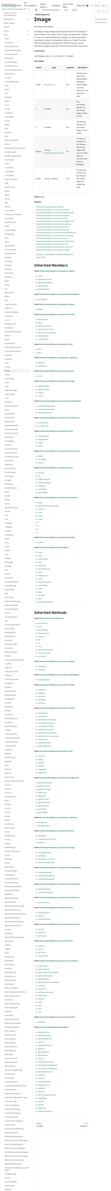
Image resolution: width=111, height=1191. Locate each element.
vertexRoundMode (45, 602)
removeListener (44, 653)
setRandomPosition (46, 992)
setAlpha (41, 670)
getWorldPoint (44, 979)
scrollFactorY (43, 426)
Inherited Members (101, 19)
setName (41, 1088)
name (40, 579)
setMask (41, 842)
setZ (39, 1012)
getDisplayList (43, 1052)
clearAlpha (42, 666)
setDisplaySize (43, 912)
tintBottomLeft (44, 479)
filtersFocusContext (46, 329)
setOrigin (41, 856)
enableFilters (43, 713)
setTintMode (43, 956)
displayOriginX (44, 386)
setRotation (42, 995)
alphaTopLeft (43, 286)
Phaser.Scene (49, 84)
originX (41, 392)
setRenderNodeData (46, 876)
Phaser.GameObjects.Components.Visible (53, 250)
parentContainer (44, 582)
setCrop (41, 929)
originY (41, 396)
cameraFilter (43, 559)
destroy (41, 1042)
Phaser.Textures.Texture (54, 153)
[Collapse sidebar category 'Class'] (28, 34)
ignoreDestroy (44, 569)
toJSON (41, 1101)
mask (40, 376)
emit (39, 626)
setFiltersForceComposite (48, 736)
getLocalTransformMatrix (48, 972)
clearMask (42, 836)
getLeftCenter (43, 799)
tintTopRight (43, 492)
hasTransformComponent (48, 506)
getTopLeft (42, 809)
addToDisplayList (45, 1035)
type (39, 598)
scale (40, 512)
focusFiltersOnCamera (47, 719)
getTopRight (43, 812)
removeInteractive (45, 1072)
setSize (40, 916)
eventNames (43, 630)
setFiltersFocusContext (47, 733)
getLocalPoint (43, 969)
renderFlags (43, 585)
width (40, 446)
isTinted (41, 473)
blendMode (42, 299)
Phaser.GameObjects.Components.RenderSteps (59, 884)
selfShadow (42, 366)
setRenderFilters (44, 743)
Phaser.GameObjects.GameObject (50, 207)
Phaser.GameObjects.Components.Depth (53, 215)
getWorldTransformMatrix (48, 982)
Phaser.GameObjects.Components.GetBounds (55, 221)
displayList (42, 565)
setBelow (41, 693)
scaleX (40, 516)
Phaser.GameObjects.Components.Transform (54, 247)
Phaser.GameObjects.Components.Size (52, 238)
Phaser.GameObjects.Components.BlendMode (55, 212)
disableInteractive (45, 1045)
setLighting (42, 822)
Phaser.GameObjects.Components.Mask (52, 227)
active (40, 552)
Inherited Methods (101, 22)
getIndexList (43, 1055)
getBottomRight (44, 789)
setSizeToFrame (44, 919)
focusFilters (42, 716)
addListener (42, 623)
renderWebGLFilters (46, 726)
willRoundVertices (45, 1111)
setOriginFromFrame (46, 859)
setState (41, 1091)
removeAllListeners (45, 650)
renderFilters (43, 339)
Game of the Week (68, 5)
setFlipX (41, 763)
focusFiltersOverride (46, 723)
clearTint (41, 946)
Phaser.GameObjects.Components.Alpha (52, 209)
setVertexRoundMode (47, 1095)
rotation (41, 509)
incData (41, 1058)
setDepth (41, 696)
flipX (39, 349)
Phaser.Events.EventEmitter (51, 618)
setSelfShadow (44, 826)
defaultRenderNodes (46, 409)
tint (39, 476)
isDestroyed (43, 575)
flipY (39, 352)
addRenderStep (44, 889)
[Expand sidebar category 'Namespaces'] (28, 19)
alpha (40, 276)
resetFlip (41, 756)
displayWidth (43, 439)
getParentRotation (45, 976)
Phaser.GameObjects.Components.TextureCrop (55, 241)
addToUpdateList (45, 1039)
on (39, 643)
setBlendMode (44, 680)
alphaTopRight (44, 289)
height (40, 442)
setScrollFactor (44, 902)
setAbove (41, 690)
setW (40, 1002)
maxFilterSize (43, 336)
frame (40, 456)
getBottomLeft (44, 786)
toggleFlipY (42, 772)
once (40, 646)
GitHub (79, 5)
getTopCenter (43, 806)
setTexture (42, 936)
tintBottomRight (44, 482)
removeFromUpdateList (47, 1068)
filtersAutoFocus (44, 326)
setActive (41, 1075)
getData (41, 1049)
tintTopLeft (42, 489)
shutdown (42, 656)
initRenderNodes (45, 872)
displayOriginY (44, 389)
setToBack (42, 699)
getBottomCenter (45, 783)
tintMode (41, 486)
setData (41, 1078)
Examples (56, 5)
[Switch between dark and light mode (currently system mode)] (87, 5)
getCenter (42, 796)
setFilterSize (43, 739)
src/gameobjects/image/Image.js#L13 (58, 254)
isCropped (42, 459)
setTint (40, 949)
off (39, 640)
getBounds (42, 792)
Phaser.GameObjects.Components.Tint (52, 244)
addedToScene (44, 1032)
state (40, 592)
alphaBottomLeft (45, 279)
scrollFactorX (43, 423)
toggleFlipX (42, 769)
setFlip (40, 759)
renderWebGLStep (45, 892)
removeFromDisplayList (47, 1065)
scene (40, 588)
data (39, 562)
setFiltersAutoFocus (46, 729)
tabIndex (41, 595)
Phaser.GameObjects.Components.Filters (56, 314)
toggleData (42, 1098)
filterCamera (43, 319)
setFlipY (41, 766)
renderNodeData (45, 412)
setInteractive (43, 1085)
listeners (41, 636)
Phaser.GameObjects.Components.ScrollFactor (55, 235)
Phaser (18, 5)
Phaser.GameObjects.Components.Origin (53, 230)
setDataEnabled (44, 1081)
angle (40, 502)
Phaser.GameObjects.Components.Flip (51, 218)
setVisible (42, 1022)
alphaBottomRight (45, 282)
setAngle (41, 985)
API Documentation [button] (30, 4)
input (40, 572)
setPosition (42, 989)
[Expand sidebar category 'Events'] (28, 31)
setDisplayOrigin (44, 852)
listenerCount (43, 633)
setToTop (41, 703)
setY (39, 1009)
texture (41, 462)
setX (39, 1005)
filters (40, 323)
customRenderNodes (46, 406)
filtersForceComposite (47, 332)
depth (40, 309)
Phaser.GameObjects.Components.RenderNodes (56, 232)
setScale (41, 999)
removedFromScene (46, 1062)
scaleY (40, 519)
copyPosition (43, 966)
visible (40, 542)
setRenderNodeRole (46, 879)
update (41, 1105)
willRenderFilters (44, 746)
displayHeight (43, 436)
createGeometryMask (47, 839)
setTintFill (42, 952)
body (40, 555)
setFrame (41, 932)
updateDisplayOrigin (46, 862)
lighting (41, 363)
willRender (42, 1108)
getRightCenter (44, 802)
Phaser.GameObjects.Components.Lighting (53, 224)
